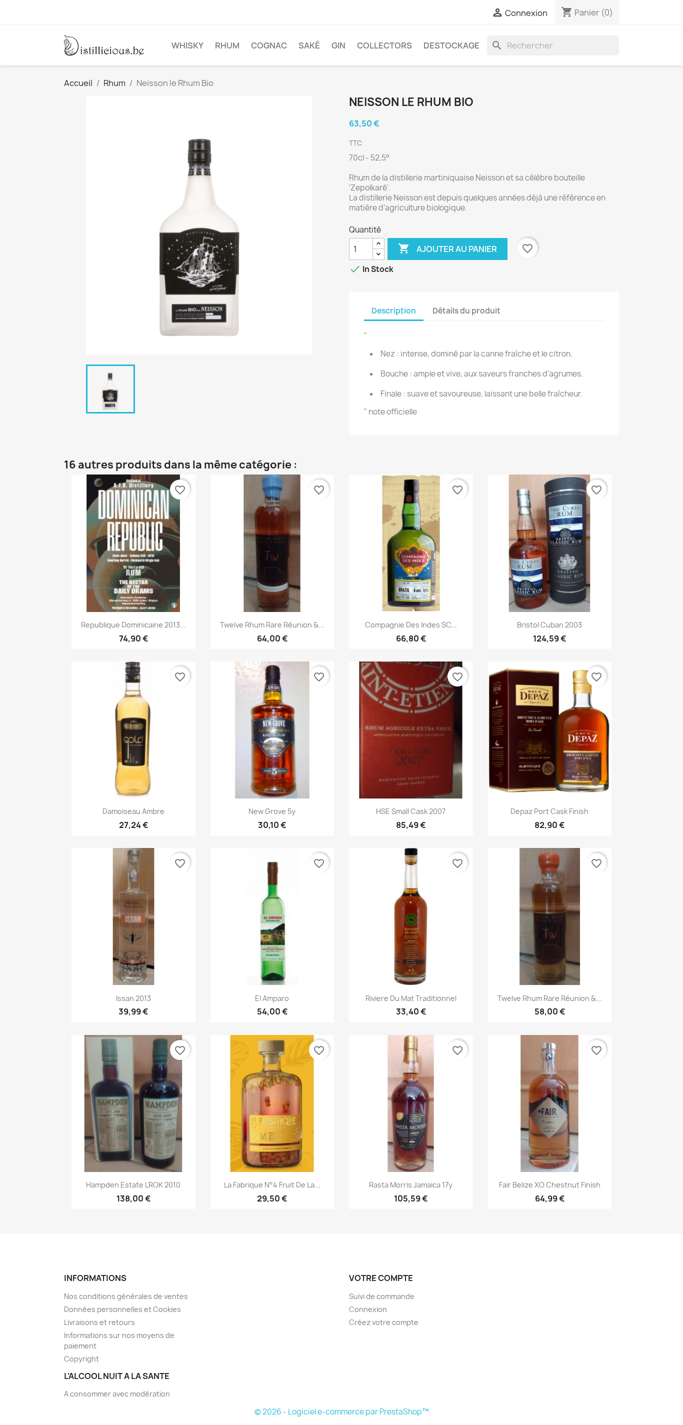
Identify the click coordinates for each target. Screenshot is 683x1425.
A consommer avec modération (117, 1393)
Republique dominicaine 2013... (133, 625)
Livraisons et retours (99, 1322)
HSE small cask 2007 (411, 811)
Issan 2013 (133, 998)
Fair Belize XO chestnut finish (549, 1185)
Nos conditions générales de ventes (126, 1296)
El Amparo (272, 998)
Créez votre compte (383, 1322)
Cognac (269, 45)
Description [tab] (394, 311)
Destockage (452, 45)
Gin (339, 45)
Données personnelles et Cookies (122, 1309)
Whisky (188, 45)
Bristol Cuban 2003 (549, 625)
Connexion (368, 1309)
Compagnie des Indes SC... (411, 625)
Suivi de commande (381, 1296)
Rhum (227, 45)
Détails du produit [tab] (466, 311)
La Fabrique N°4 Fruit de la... (272, 1185)
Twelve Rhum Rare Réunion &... (272, 625)
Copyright (81, 1359)
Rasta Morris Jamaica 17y (410, 1185)
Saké (309, 45)
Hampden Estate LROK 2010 (133, 1185)
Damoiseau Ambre (133, 811)
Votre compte (381, 1278)
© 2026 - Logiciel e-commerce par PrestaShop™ (341, 1411)
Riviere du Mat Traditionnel (411, 998)
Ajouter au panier (447, 248)
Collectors (384, 45)
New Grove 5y (272, 811)
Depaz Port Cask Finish (549, 811)
